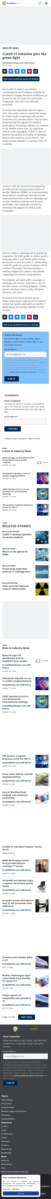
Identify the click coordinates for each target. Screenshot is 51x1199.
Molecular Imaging (11, 532)
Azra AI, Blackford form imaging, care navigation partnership (15, 795)
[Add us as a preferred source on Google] (35, 71)
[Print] (4, 71)
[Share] (11, 71)
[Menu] (46, 3)
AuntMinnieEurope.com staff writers (18, 63)
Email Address (11, 350)
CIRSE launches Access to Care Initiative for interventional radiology (16, 491)
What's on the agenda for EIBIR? (15, 553)
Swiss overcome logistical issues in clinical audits (15, 587)
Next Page (26, 1017)
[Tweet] (23, 71)
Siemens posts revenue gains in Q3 (17, 959)
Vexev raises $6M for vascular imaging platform (17, 775)
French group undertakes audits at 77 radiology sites (16, 570)
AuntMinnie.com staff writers (18, 685)
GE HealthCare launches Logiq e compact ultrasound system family (17, 883)
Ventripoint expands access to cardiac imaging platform (16, 474)
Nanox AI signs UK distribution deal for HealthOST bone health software (18, 460)
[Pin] (29, 71)
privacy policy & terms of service (23, 372)
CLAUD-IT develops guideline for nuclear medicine (17, 536)
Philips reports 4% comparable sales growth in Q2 (16, 998)
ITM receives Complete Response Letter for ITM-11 (17, 506)
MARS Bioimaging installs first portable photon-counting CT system (15, 863)
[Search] (40, 3)
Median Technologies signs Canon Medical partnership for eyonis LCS (16, 978)
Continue (13, 429)
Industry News (10, 48)
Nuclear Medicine (10, 583)
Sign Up (12, 379)
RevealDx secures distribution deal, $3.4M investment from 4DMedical (17, 903)
